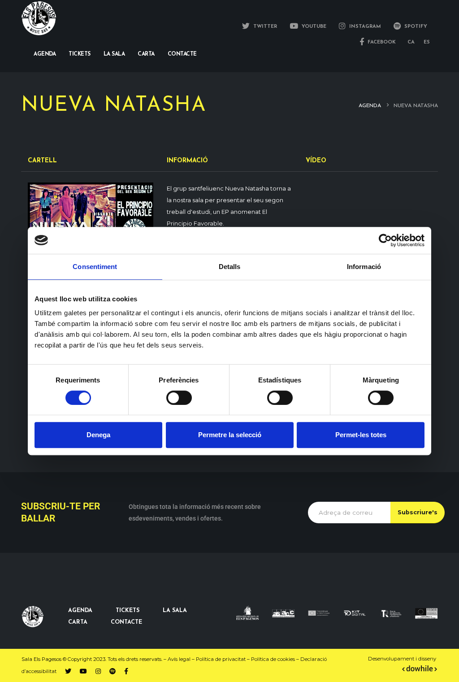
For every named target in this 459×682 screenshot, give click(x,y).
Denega (98, 435)
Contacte (182, 54)
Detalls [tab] (230, 266)
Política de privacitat (221, 659)
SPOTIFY (415, 26)
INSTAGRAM (364, 26)
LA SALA (175, 610)
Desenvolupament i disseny (402, 659)
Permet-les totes (360, 435)
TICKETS (127, 610)
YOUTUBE (313, 26)
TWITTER (264, 26)
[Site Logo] (39, 18)
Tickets (80, 54)
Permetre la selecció (229, 435)
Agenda (45, 54)
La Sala (114, 54)
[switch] (179, 398)
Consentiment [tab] (95, 266)
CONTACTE (126, 622)
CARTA (77, 622)
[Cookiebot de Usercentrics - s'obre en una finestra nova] (385, 240)
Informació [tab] (364, 266)
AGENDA (80, 610)
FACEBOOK (381, 42)
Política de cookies (273, 659)
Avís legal (179, 659)
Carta (146, 54)
